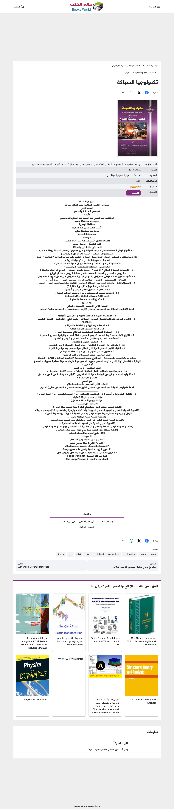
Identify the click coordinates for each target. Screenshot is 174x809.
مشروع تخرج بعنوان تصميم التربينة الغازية (134, 566)
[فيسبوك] (146, 92)
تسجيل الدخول (86, 527)
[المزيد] (124, 92)
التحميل (134, 193)
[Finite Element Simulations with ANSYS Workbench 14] (105, 623)
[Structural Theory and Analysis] (141, 685)
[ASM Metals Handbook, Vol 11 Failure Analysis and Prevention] (141, 623)
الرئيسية (154, 65)
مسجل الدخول (107, 749)
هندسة (145, 65)
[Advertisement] (87, 35)
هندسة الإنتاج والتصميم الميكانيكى (126, 65)
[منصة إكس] (139, 92)
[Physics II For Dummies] (68, 685)
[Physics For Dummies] (32, 685)
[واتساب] (131, 92)
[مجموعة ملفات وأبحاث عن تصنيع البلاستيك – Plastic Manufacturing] (68, 623)
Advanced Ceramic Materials (33, 566)
